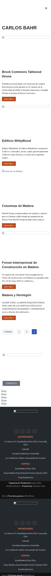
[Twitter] (22, 431)
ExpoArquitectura (25, 477)
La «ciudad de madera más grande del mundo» (25, 458)
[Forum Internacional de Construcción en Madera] (25, 245)
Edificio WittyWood (16, 140)
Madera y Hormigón (16, 295)
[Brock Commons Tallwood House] (25, 51)
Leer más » (8, 98)
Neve (4, 496)
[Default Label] (28, 431)
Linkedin (25, 449)
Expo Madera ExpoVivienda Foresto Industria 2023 (25, 473)
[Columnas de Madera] (25, 185)
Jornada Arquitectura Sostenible (25, 453)
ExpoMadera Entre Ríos (25, 468)
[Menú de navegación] (46, 8)
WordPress (30, 496)
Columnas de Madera (17, 206)
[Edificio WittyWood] (25, 120)
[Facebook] (16, 431)
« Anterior (8, 332)
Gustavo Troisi (39, 486)
